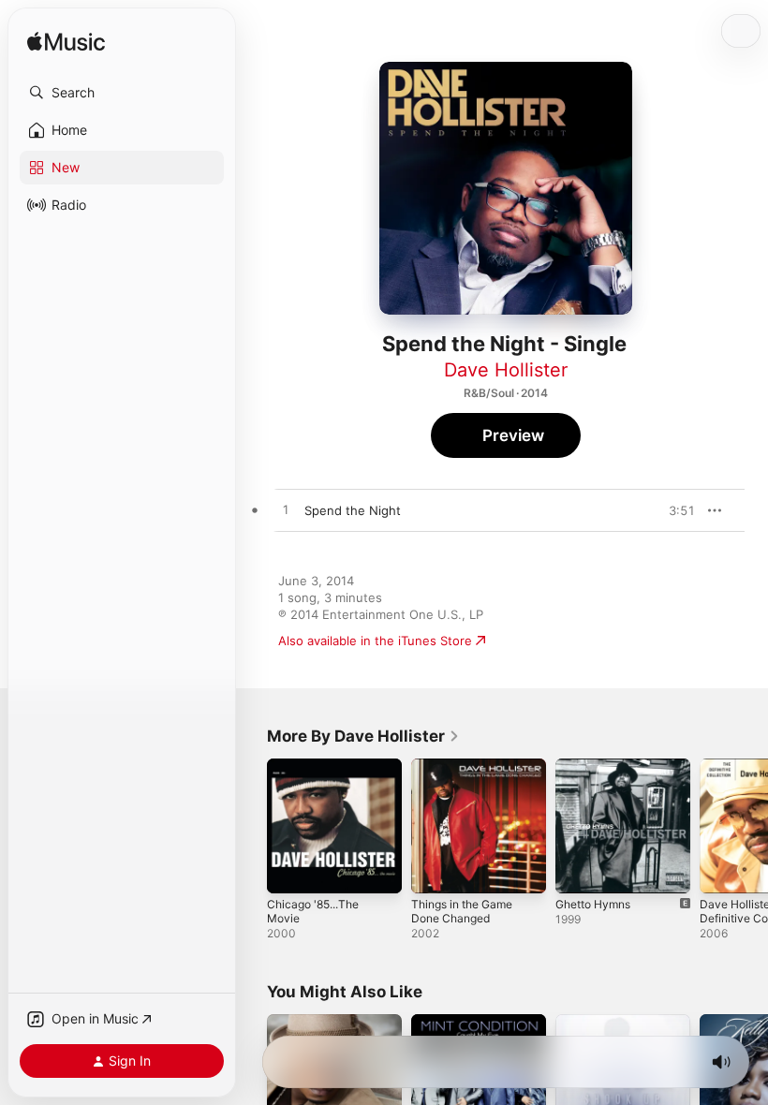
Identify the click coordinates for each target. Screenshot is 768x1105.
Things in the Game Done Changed (461, 911)
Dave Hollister (506, 370)
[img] (66, 42)
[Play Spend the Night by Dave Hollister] (285, 510)
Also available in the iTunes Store (375, 640)
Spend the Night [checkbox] (352, 510)
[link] (363, 736)
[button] (122, 93)
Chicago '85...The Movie (313, 911)
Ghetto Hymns (592, 904)
